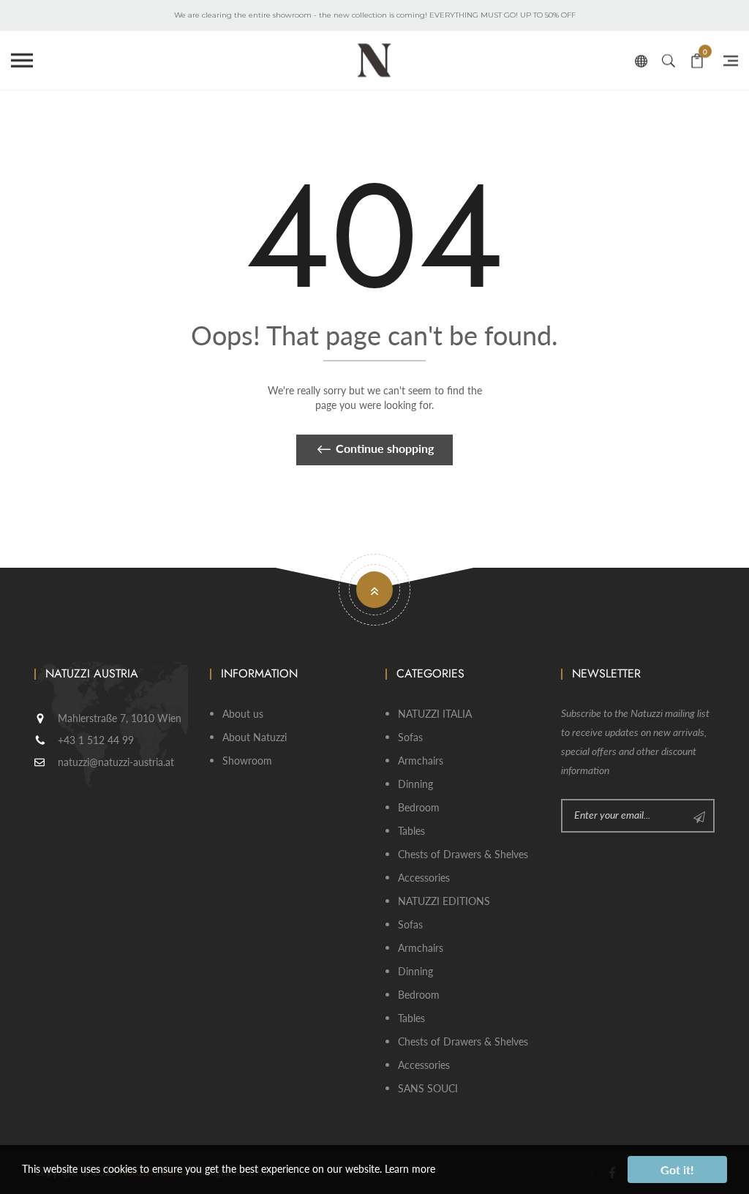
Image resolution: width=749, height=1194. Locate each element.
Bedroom (419, 807)
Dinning (415, 784)
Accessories (424, 877)
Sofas (410, 737)
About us (242, 713)
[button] (22, 60)
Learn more (410, 1169)
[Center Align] (699, 815)
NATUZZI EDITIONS (444, 901)
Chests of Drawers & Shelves (463, 854)
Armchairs (420, 760)
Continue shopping (385, 448)
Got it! (677, 1169)
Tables (411, 831)
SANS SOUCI (428, 1088)
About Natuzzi (254, 737)
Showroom (247, 760)
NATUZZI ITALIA (435, 713)
